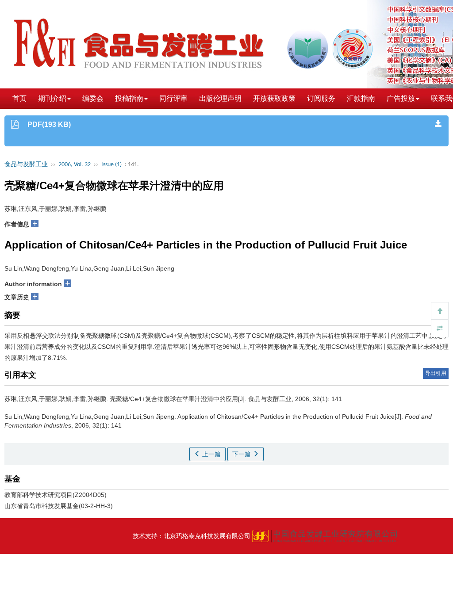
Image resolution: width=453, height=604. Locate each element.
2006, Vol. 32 (74, 164)
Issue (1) (111, 164)
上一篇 (210, 454)
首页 (19, 98)
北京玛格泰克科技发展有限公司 (207, 535)
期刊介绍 (52, 98)
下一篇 (242, 454)
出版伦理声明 (220, 98)
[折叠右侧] (440, 328)
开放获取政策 (274, 98)
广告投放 (401, 98)
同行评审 (173, 98)
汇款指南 (361, 98)
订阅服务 (321, 98)
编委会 (93, 98)
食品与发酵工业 (26, 164)
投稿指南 (129, 98)
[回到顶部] (440, 311)
